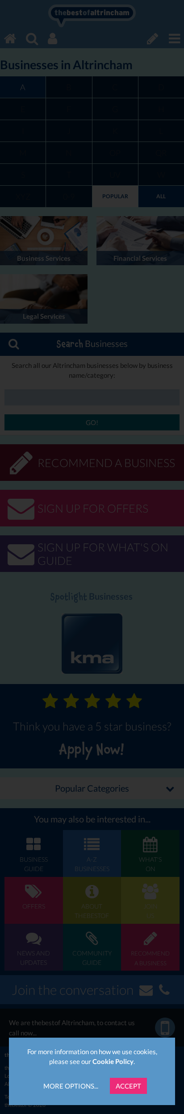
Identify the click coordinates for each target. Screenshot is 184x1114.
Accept (128, 1086)
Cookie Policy (113, 1061)
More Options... (70, 1086)
